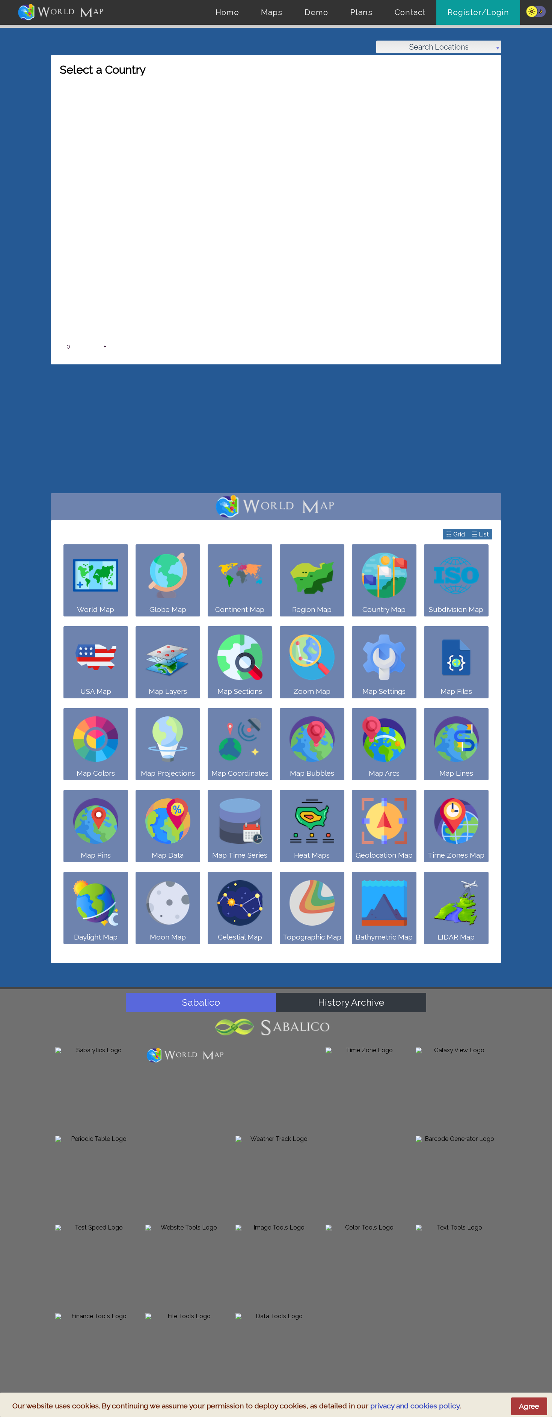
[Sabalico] (276, 1027)
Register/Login (478, 12)
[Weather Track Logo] (276, 1176)
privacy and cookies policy (415, 1406)
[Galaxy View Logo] (456, 1087)
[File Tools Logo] (186, 1353)
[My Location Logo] (186, 1176)
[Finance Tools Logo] (96, 1353)
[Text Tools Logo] (456, 1265)
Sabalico (201, 1002)
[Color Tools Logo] (366, 1265)
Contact (410, 12)
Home (227, 12)
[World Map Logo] (186, 1055)
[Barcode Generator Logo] (456, 1176)
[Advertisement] (276, 432)
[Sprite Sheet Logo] (366, 1176)
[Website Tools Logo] (186, 1265)
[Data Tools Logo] (276, 1353)
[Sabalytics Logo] (96, 1087)
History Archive (351, 1002)
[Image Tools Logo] (276, 1265)
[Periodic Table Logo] (96, 1176)
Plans (361, 12)
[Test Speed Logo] (96, 1265)
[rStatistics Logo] (276, 1087)
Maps (271, 12)
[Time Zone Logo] (366, 1087)
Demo (316, 12)
